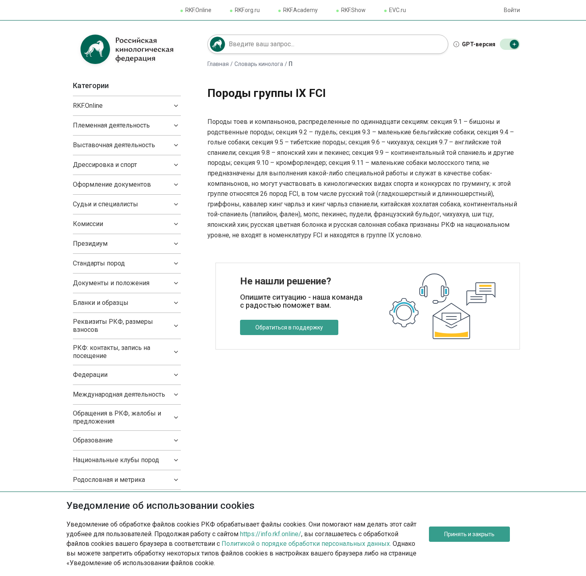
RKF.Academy (300, 10)
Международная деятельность (119, 394)
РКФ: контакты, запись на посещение (111, 352)
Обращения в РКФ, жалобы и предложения (117, 417)
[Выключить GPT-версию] (510, 44)
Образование (93, 440)
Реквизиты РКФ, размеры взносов (113, 325)
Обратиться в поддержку (289, 327)
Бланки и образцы (100, 303)
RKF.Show (353, 10)
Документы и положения (111, 283)
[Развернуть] (176, 106)
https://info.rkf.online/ (270, 534)
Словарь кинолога (258, 64)
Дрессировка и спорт (105, 165)
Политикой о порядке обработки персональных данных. (306, 543)
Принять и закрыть (469, 534)
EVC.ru (397, 10)
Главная (218, 64)
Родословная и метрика (109, 479)
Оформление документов (112, 184)
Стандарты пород (99, 263)
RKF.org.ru (247, 10)
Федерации (90, 375)
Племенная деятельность (111, 125)
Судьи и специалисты (105, 204)
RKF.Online (198, 10)
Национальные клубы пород (116, 460)
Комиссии (88, 224)
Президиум (90, 243)
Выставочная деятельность (114, 145)
